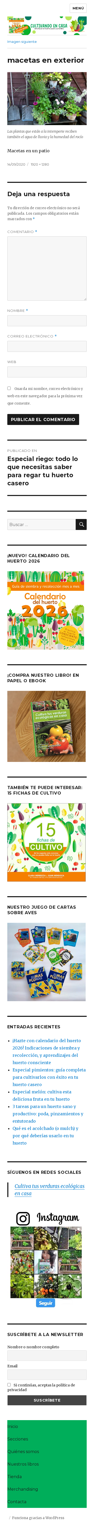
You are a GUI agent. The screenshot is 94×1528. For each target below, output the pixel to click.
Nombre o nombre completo (33, 1347)
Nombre (17, 310)
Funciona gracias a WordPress (38, 1518)
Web (11, 362)
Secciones (17, 1439)
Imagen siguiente (22, 41)
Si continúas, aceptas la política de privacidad (41, 1387)
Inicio (12, 1426)
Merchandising (22, 1489)
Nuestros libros (23, 1464)
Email (12, 1366)
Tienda (14, 1476)
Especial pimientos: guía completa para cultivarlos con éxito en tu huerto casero (49, 1077)
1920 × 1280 (40, 164)
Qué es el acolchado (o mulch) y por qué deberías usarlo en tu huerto (45, 1136)
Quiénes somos (23, 1451)
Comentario (22, 232)
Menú (78, 8)
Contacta (16, 1501)
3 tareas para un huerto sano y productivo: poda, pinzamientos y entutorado (48, 1114)
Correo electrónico (32, 336)
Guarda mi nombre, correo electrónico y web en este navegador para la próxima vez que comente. (45, 396)
